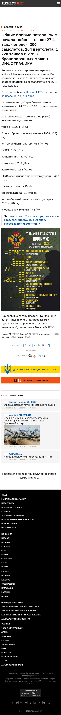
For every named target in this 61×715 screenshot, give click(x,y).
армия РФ (10, 334)
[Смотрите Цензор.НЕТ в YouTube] (26, 702)
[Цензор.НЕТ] (13, 4)
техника (9, 337)
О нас (4, 495)
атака (4, 661)
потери (23, 337)
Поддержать (7, 503)
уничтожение (49, 334)
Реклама (5, 511)
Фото (3, 550)
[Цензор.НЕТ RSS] (48, 702)
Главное (5, 580)
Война (18, 27)
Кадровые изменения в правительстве (21, 615)
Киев (3, 649)
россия (5, 640)
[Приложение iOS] (44, 702)
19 (33, 30)
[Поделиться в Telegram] (34, 345)
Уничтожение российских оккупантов (20, 607)
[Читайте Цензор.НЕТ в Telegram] (21, 702)
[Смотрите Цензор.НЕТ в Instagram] (35, 702)
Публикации (7, 588)
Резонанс (6, 546)
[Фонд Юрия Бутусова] (30, 369)
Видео (4, 555)
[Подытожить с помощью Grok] (43, 355)
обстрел (5, 624)
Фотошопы (6, 559)
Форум (4, 567)
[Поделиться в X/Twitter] (29, 345)
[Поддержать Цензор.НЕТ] (30, 380)
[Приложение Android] (39, 702)
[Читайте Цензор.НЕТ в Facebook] (12, 702)
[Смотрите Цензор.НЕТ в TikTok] (30, 702)
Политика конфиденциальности (17, 520)
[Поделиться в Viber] (43, 345)
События (5, 542)
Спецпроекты (8, 584)
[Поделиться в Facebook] (25, 345)
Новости (8, 27)
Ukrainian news (9, 528)
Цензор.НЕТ (34, 92)
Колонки (5, 592)
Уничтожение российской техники (18, 611)
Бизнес (5, 572)
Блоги (4, 563)
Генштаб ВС (29, 334)
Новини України (9, 524)
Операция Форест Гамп (12, 603)
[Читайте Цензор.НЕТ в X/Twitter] (17, 702)
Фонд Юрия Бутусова (11, 507)
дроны (4, 632)
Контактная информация (13, 499)
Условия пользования (12, 515)
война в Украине (9, 657)
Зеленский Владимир (12, 628)
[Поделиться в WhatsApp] (38, 345)
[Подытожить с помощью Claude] (34, 355)
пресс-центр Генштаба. (20, 95)
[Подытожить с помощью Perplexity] (39, 355)
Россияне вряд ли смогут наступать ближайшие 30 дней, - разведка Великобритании (31, 220)
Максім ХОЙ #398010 (20, 415)
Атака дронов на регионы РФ (15, 619)
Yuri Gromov (15, 454)
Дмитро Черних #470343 (22, 402)
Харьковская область (12, 665)
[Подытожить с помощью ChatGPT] (30, 355)
